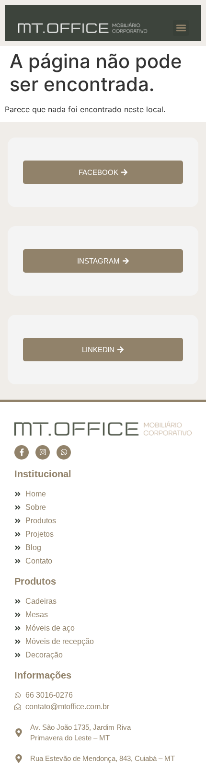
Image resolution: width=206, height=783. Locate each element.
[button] (181, 28)
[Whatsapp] (64, 452)
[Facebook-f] (21, 452)
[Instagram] (42, 452)
